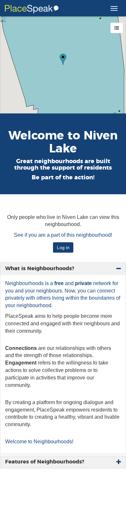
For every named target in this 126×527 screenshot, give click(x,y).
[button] (63, 59)
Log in (63, 247)
